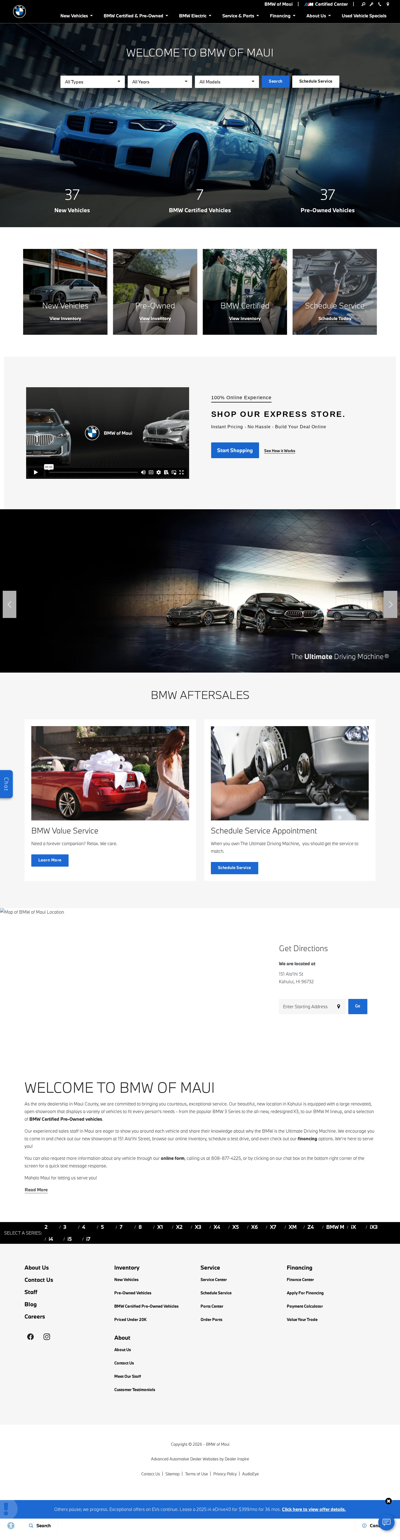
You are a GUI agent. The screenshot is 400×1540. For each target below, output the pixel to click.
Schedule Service (216, 1292)
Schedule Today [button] (334, 318)
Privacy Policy (225, 1473)
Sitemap (172, 1473)
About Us (36, 1267)
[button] (9, 604)
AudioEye (250, 1473)
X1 (160, 1227)
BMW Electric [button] (193, 17)
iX (353, 1227)
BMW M (335, 1227)
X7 (273, 1227)
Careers (34, 1316)
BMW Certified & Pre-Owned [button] (133, 17)
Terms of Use (196, 1473)
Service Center (214, 1279)
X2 (179, 1227)
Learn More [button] (49, 860)
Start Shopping (235, 450)
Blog (30, 1304)
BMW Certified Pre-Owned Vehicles (146, 1306)
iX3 (374, 1227)
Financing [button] (280, 17)
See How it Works (279, 451)
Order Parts (211, 1319)
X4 (217, 1227)
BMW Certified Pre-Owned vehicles (65, 1119)
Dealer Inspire (237, 1458)
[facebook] (30, 1337)
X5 (235, 1227)
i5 (69, 1239)
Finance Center (300, 1279)
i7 (88, 1239)
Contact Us (38, 1279)
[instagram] (47, 1337)
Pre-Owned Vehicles (132, 1292)
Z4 (310, 1227)
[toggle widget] (386, 1522)
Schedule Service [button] (316, 81)
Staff (30, 1292)
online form (172, 1158)
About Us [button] (316, 17)
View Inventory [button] (65, 318)
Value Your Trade (302, 1319)
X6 (254, 1227)
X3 (198, 1227)
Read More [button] (36, 1189)
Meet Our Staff (127, 1376)
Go (358, 1005)
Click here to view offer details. (314, 1509)
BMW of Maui (217, 1444)
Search (275, 81)
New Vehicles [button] (74, 17)
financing (307, 1138)
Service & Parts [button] (238, 17)
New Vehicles (126, 1279)
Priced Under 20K (130, 1319)
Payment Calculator (305, 1306)
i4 (51, 1239)
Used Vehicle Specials (364, 15)
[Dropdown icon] (363, 4)
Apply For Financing (305, 1292)
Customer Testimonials (134, 1389)
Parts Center (212, 1306)
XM (293, 1227)
